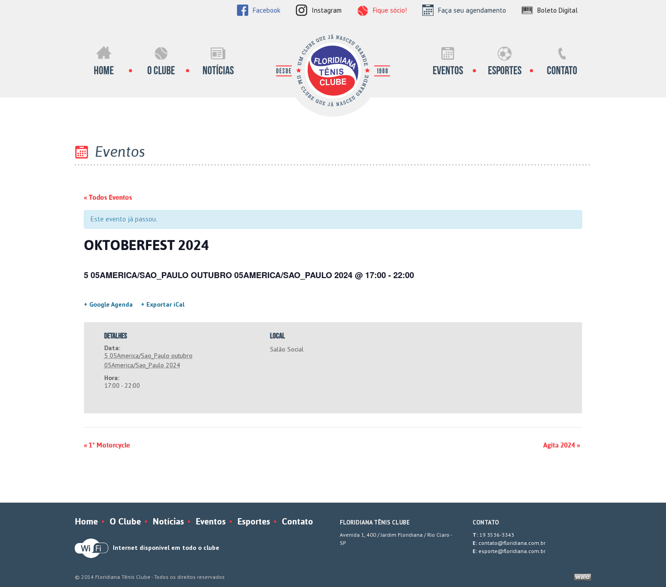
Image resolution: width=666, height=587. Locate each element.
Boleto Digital (557, 10)
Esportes (504, 70)
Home (104, 70)
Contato (562, 70)
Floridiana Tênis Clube (333, 70)
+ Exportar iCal (162, 304)
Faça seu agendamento (472, 10)
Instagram (327, 10)
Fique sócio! (390, 10)
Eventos (448, 70)
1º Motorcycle (107, 445)
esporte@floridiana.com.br (511, 551)
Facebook (266, 10)
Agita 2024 (561, 445)
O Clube (161, 70)
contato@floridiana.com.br (511, 542)
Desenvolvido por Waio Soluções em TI (582, 577)
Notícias (218, 70)
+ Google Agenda (108, 304)
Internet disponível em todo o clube (166, 548)
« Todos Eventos (108, 197)
